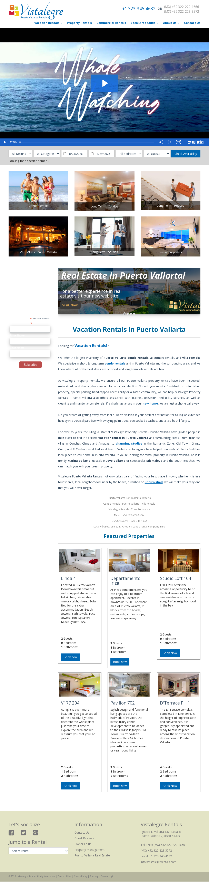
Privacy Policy (80, 876)
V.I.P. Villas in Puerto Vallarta (38, 252)
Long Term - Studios (104, 252)
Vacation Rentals (47, 23)
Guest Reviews (84, 838)
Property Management (89, 850)
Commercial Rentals (111, 23)
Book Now (170, 653)
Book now (70, 657)
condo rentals (115, 363)
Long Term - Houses (170, 205)
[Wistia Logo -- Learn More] (196, 142)
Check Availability (186, 154)
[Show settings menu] (170, 142)
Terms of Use (64, 876)
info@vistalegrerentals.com (159, 862)
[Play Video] (4, 142)
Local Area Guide (143, 23)
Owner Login (82, 844)
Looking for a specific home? (28, 161)
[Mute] (161, 142)
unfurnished (154, 482)
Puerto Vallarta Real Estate (92, 855)
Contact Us (192, 23)
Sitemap (94, 876)
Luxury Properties (170, 252)
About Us (170, 23)
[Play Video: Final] (104, 83)
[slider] (87, 142)
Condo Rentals (38, 206)
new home (150, 403)
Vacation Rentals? (91, 345)
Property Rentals (79, 23)
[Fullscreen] (178, 142)
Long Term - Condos (104, 206)
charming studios (129, 443)
